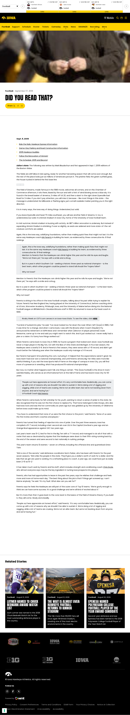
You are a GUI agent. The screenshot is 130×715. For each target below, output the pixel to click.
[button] (23, 6)
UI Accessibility (43, 709)
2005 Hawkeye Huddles (29, 152)
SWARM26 (82, 26)
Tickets (45, 27)
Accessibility (58, 709)
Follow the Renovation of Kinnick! (33, 156)
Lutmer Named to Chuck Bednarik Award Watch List (22, 605)
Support (16, 26)
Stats (65, 26)
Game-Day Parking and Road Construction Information (43, 148)
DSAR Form (68, 704)
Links (42, 11)
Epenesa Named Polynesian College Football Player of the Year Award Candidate (103, 606)
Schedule (26, 26)
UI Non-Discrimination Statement (20, 709)
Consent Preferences (29, 704)
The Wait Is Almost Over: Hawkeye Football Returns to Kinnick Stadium (64, 606)
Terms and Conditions (51, 704)
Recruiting (94, 26)
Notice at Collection (106, 704)
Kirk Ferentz (47, 237)
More (104, 26)
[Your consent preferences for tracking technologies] (4, 710)
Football (9, 91)
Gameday (56, 26)
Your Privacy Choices (85, 704)
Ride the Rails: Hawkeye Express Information (38, 144)
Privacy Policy (11, 704)
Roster (36, 26)
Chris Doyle (108, 467)
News (73, 26)
